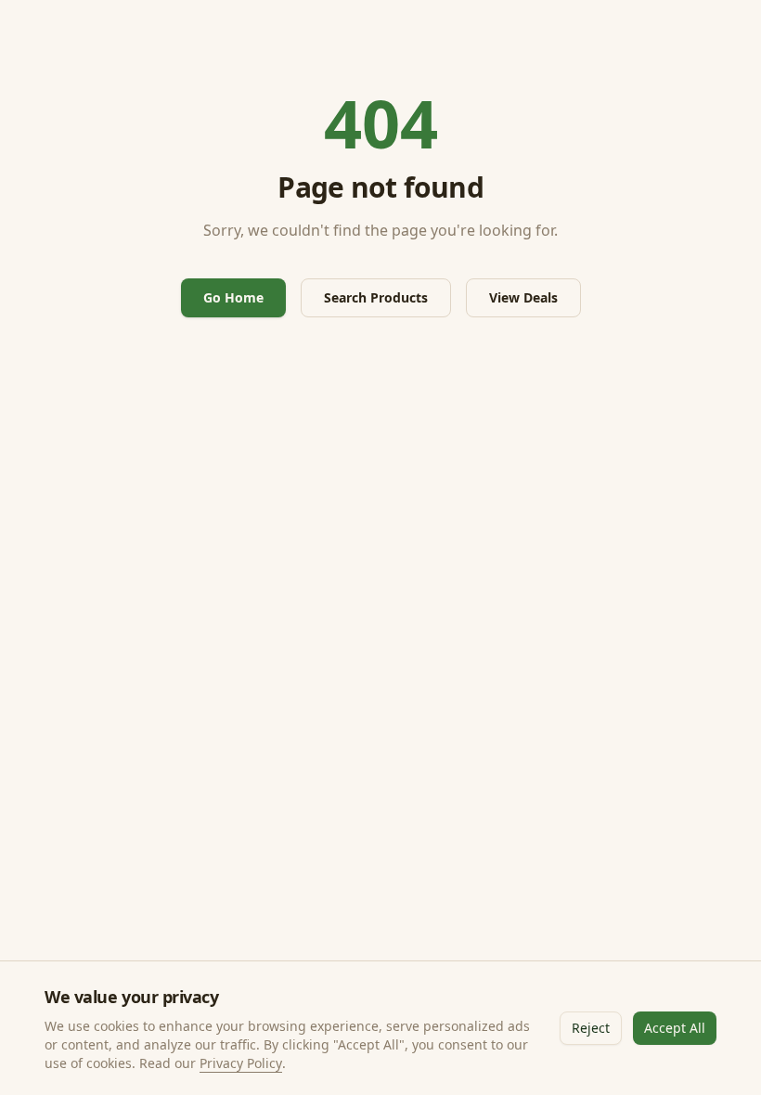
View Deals (523, 297)
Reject (591, 1028)
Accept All (674, 1028)
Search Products (376, 297)
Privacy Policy (241, 1063)
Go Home (233, 297)
